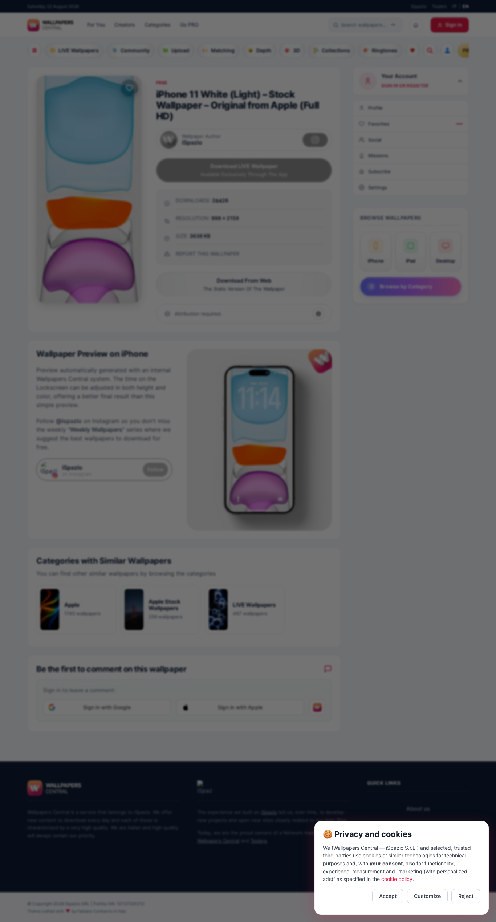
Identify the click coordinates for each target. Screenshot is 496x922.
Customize (427, 896)
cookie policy (396, 879)
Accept (388, 896)
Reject (465, 896)
